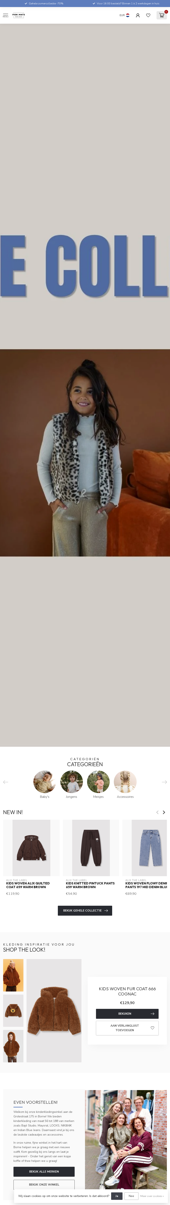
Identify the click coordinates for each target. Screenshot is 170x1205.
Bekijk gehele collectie (82, 911)
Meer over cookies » (152, 1196)
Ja (116, 1196)
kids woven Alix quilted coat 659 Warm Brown (28, 885)
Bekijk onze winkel (44, 1185)
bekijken (124, 1014)
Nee (131, 1196)
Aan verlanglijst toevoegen (124, 1028)
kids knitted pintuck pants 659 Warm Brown (90, 885)
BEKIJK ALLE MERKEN (44, 1172)
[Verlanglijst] (148, 15)
